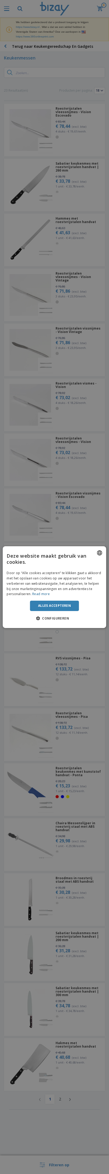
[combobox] (99, 552)
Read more (41, 594)
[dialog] (54, 587)
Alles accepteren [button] (54, 605)
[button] (54, 618)
